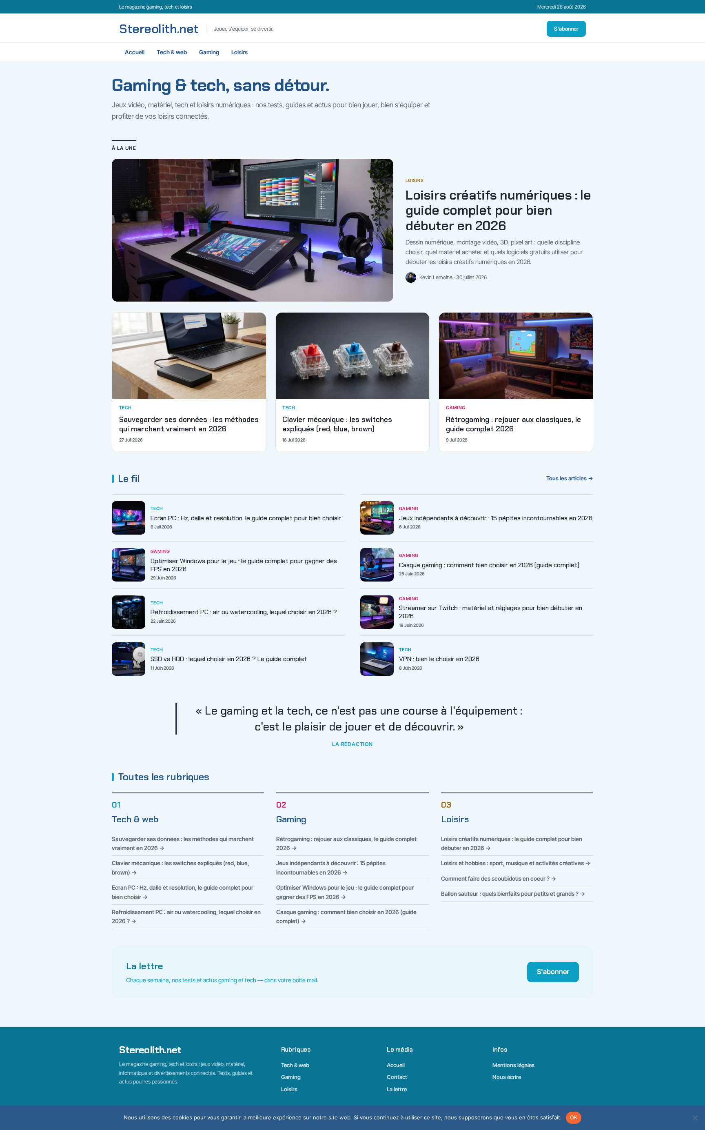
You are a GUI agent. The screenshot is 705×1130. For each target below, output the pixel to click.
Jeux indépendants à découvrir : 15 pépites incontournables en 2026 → (331, 867)
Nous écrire (506, 1077)
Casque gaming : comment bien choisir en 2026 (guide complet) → (346, 916)
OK (574, 1117)
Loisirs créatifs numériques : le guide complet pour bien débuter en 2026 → (511, 843)
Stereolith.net (159, 29)
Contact (397, 1077)
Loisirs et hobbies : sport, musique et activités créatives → (515, 862)
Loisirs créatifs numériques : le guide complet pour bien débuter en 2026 (498, 210)
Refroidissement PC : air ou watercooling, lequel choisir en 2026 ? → (186, 916)
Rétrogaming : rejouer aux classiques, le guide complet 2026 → (346, 843)
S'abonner (566, 28)
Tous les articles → (569, 478)
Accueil (134, 52)
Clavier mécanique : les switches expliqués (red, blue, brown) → (180, 867)
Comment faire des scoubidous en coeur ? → (498, 878)
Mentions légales (513, 1065)
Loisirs (239, 52)
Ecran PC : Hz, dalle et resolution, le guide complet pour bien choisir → (182, 892)
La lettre (397, 1089)
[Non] (695, 1118)
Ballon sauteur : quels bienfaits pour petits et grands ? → (513, 893)
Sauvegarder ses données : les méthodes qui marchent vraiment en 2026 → (183, 843)
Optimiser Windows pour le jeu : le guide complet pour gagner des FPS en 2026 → (345, 892)
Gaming (209, 52)
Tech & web (172, 52)
